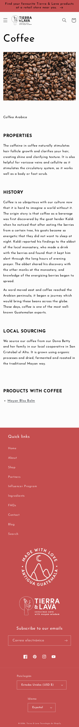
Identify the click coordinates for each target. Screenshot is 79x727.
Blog (11, 524)
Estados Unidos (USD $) (37, 685)
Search (13, 534)
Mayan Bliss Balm (21, 400)
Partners (14, 477)
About (12, 457)
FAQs (12, 505)
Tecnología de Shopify (50, 723)
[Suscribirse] (66, 640)
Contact (13, 515)
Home (12, 448)
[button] (5, 20)
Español (37, 707)
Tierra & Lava (33, 723)
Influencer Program (22, 486)
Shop (12, 467)
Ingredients (16, 495)
